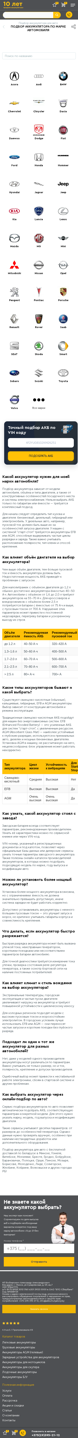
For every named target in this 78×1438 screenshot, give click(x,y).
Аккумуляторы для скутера (20, 1367)
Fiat (63, 138)
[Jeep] (63, 184)
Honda (39, 165)
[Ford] (14, 157)
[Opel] (63, 265)
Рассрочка (9, 1400)
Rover (39, 327)
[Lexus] (63, 211)
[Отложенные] (55, 5)
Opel (63, 273)
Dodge (39, 138)
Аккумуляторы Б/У (14, 1377)
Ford (14, 165)
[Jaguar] (38, 184)
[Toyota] (63, 373)
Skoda (39, 354)
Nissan (39, 273)
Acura (14, 84)
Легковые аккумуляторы (19, 1342)
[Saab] (63, 319)
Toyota (63, 381)
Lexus (63, 219)
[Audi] (38, 76)
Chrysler (38, 111)
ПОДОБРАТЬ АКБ (41, 456)
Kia (14, 219)
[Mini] (63, 238)
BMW (63, 84)
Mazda (14, 246)
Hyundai (14, 192)
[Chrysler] (38, 103)
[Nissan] (38, 265)
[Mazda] (14, 238)
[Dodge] (38, 130)
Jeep (63, 192)
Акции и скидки (13, 1405)
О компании (10, 1415)
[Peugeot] (14, 292)
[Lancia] (38, 211)
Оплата (7, 1395)
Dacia (63, 111)
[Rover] (38, 319)
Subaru (14, 381)
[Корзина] (64, 5)
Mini (63, 246)
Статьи (7, 1410)
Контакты (8, 1420)
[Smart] (63, 346)
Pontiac (39, 300)
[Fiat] (63, 130)
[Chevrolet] (14, 103)
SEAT (14, 354)
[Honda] (38, 157)
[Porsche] (63, 292)
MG (39, 246)
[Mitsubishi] (14, 265)
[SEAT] (14, 346)
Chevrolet (14, 111)
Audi (39, 84)
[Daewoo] (14, 130)
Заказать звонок (39, 1309)
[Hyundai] (14, 184)
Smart (63, 354)
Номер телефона (14, 1241)
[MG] (38, 238)
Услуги (6, 1390)
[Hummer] (63, 157)
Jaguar (39, 192)
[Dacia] (63, 103)
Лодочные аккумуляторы (19, 1372)
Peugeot (14, 300)
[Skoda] (38, 346)
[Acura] (14, 76)
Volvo (14, 408)
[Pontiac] (38, 292)
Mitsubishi (14, 273)
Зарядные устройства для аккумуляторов (30, 1357)
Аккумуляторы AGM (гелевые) (22, 1352)
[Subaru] (14, 373)
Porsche (63, 300)
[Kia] (14, 211)
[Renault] (14, 319)
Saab (63, 327)
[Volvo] (14, 400)
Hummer (63, 165)
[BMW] (63, 76)
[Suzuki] (38, 373)
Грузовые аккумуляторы (18, 1347)
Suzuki (39, 381)
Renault (14, 327)
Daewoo (14, 138)
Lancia (39, 219)
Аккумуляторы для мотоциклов (23, 1362)
